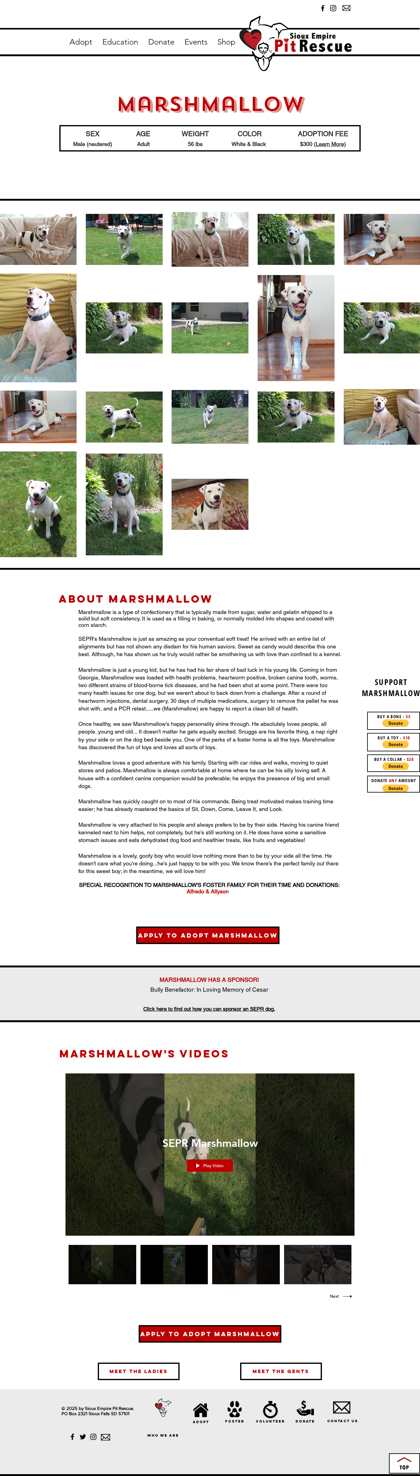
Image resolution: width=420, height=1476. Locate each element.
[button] (80, 42)
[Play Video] (102, 1264)
